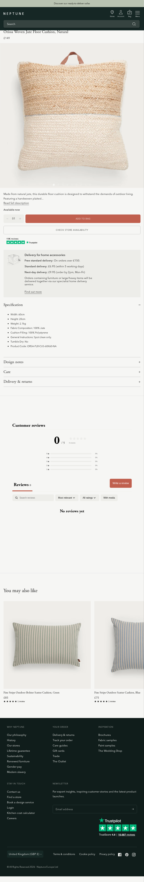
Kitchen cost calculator (21, 813)
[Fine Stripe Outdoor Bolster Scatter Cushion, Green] (47, 645)
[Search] (134, 24)
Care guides (60, 745)
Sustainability (15, 756)
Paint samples (106, 745)
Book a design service (20, 802)
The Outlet (59, 761)
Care (7, 372)
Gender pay (14, 766)
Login (10, 807)
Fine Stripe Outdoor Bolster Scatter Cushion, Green (31, 693)
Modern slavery (16, 772)
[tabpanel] (72, 522)
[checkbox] (109, 497)
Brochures (104, 735)
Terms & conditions (64, 854)
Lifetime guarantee (18, 750)
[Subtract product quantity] (20, 219)
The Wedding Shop (110, 750)
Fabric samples (107, 740)
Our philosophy (16, 735)
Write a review (121, 483)
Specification (13, 304)
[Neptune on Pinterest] (126, 855)
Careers (12, 818)
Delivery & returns (18, 381)
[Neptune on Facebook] (119, 855)
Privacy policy (107, 854)
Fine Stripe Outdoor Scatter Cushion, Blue (117, 693)
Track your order (63, 740)
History (11, 740)
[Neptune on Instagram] (133, 855)
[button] (72, 454)
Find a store (14, 797)
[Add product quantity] (7, 219)
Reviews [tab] (22, 484)
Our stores (13, 745)
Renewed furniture (18, 761)
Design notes (13, 362)
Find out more (33, 291)
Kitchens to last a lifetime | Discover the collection (72, 6)
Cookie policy (87, 854)
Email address (63, 804)
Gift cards (58, 750)
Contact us (13, 791)
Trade (56, 756)
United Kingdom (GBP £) (24, 854)
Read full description (16, 203)
